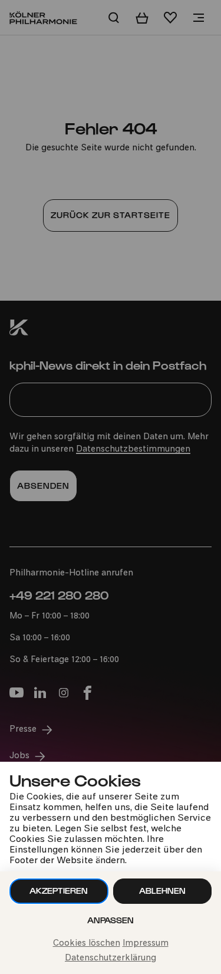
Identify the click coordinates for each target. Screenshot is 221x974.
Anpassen (110, 920)
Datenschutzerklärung (110, 958)
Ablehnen (162, 891)
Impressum (146, 943)
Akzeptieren (58, 891)
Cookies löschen (86, 943)
